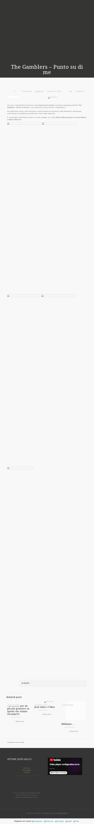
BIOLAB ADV (63, 813)
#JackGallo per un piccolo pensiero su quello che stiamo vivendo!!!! (18, 710)
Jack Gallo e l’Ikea (44, 706)
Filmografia (26, 770)
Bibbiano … (68, 723)
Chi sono (26, 768)
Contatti (26, 772)
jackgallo (38, 91)
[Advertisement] (47, 663)
